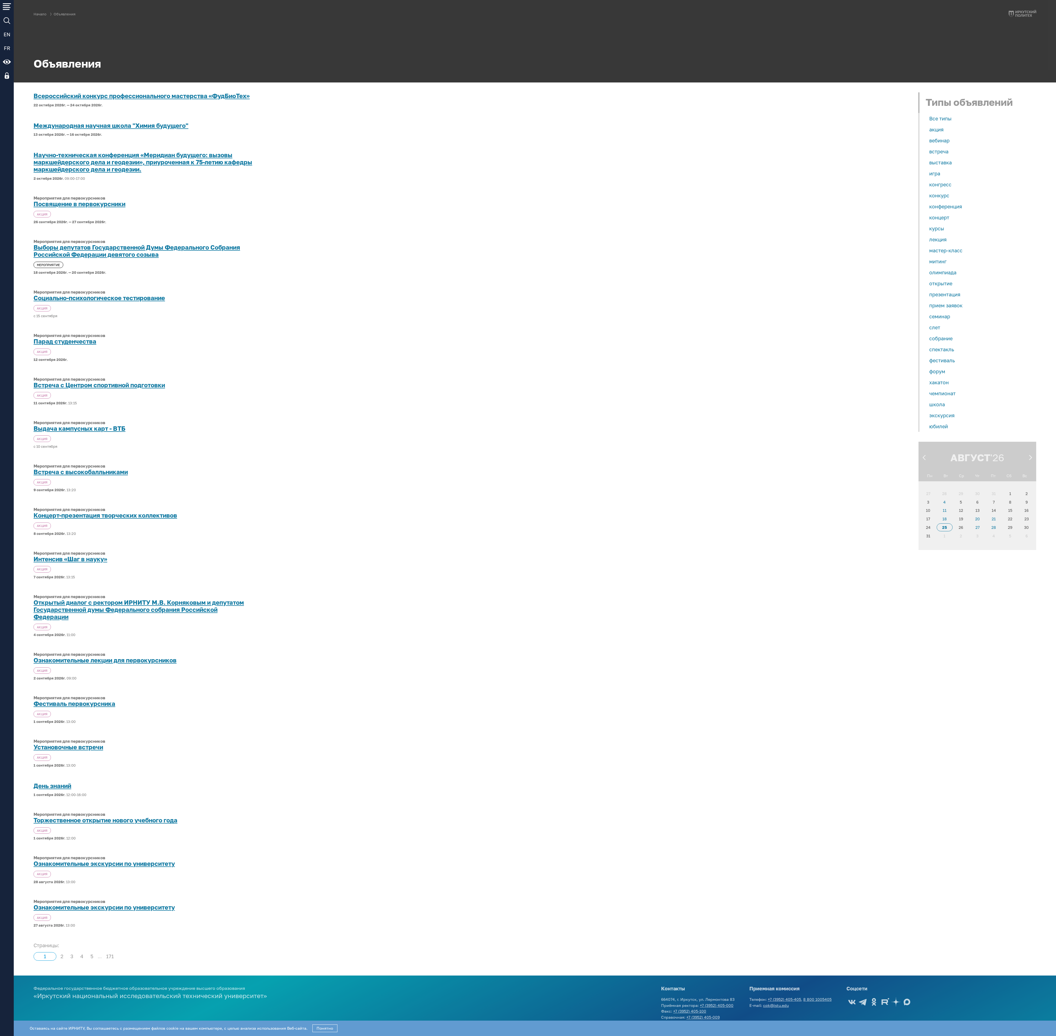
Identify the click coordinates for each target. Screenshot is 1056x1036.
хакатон (939, 382)
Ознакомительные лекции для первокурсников (105, 660)
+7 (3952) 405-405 (784, 999)
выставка (940, 162)
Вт (946, 475)
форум (937, 371)
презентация (944, 294)
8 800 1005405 (817, 999)
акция (936, 129)
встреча (938, 151)
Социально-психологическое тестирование (99, 298)
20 (977, 518)
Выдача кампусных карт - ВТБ (79, 428)
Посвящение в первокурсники (79, 204)
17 (928, 518)
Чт (977, 475)
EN (7, 34)
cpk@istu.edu (776, 1005)
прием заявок (946, 305)
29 (961, 493)
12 (961, 510)
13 (977, 510)
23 (1026, 518)
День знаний (52, 785)
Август (970, 457)
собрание (941, 338)
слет (934, 327)
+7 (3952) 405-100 (689, 1011)
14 (994, 510)
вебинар (939, 140)
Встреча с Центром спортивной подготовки (99, 385)
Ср (961, 475)
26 (961, 527)
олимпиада (942, 272)
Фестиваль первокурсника (74, 703)
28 (944, 493)
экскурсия (942, 415)
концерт (939, 217)
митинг (938, 261)
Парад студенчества (65, 341)
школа (937, 404)
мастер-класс (946, 250)
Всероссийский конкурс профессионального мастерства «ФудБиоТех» (142, 96)
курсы (936, 228)
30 (977, 493)
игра (934, 173)
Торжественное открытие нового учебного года (105, 820)
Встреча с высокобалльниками (81, 472)
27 (928, 493)
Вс (1024, 475)
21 (994, 518)
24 (928, 527)
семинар (939, 316)
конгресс (940, 184)
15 (1010, 510)
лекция (938, 239)
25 (944, 527)
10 (928, 510)
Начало (40, 14)
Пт (993, 475)
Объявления (64, 14)
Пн (930, 475)
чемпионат (942, 393)
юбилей (938, 426)
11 (945, 510)
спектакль (941, 349)
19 (961, 518)
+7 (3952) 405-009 (703, 1017)
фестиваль (942, 360)
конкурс (939, 195)
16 (1026, 510)
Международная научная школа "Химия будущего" (111, 125)
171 (110, 956)
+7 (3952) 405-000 (716, 1005)
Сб (1009, 475)
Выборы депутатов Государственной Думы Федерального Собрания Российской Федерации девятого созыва (137, 251)
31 (994, 493)
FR (7, 48)
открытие (940, 283)
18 (944, 518)
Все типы (940, 118)
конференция (945, 206)
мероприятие (48, 265)
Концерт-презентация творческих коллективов (105, 515)
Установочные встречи (68, 747)
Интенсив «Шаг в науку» (70, 559)
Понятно (325, 1028)
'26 (997, 457)
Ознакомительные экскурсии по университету (104, 863)
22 (1010, 518)
